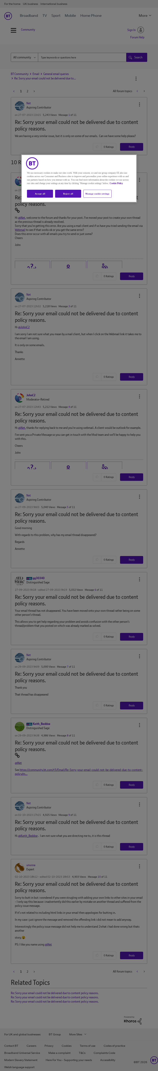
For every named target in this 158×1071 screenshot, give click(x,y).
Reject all (68, 193)
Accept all (40, 193)
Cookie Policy (116, 183)
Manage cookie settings (97, 193)
